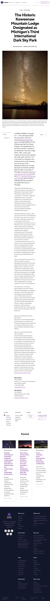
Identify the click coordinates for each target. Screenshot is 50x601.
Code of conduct (37, 570)
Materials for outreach (38, 551)
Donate (35, 582)
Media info (20, 574)
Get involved (24, 2)
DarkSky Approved (22, 560)
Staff (19, 522)
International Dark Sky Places (40, 516)
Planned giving (36, 588)
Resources (36, 533)
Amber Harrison (18, 46)
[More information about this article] (35, 46)
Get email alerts (21, 535)
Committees (21, 526)
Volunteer (20, 537)
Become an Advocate (23, 541)
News (21, 10)
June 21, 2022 (29, 46)
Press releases (21, 572)
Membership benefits (23, 584)
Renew (19, 582)
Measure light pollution (23, 547)
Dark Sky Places (21, 562)
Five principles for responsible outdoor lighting (40, 540)
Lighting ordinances (37, 543)
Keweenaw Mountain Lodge (30, 416)
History (35, 566)
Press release (27, 10)
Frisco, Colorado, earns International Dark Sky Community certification (40, 458)
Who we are (11, 2)
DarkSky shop (36, 584)
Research (35, 545)
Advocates (20, 516)
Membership (21, 579)
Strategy (35, 562)
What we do (17, 2)
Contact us (35, 574)
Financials (35, 568)
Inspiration (20, 570)
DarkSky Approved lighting (39, 518)
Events (35, 525)
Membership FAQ (22, 586)
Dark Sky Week (21, 564)
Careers (35, 572)
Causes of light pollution (38, 537)
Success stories (36, 564)
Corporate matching (38, 592)
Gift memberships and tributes (40, 586)
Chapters (20, 520)
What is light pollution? (38, 535)
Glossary (35, 549)
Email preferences (22, 588)
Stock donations (37, 590)
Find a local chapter (22, 539)
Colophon (17, 597)
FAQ (34, 547)
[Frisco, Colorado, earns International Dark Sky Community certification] (41, 444)
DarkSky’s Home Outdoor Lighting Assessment (24, 544)
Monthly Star (21, 568)
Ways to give (36, 579)
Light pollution (21, 566)
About (35, 557)
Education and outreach (38, 523)
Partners (20, 528)
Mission (35, 560)
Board (19, 524)
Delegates (20, 518)
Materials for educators (38, 553)
